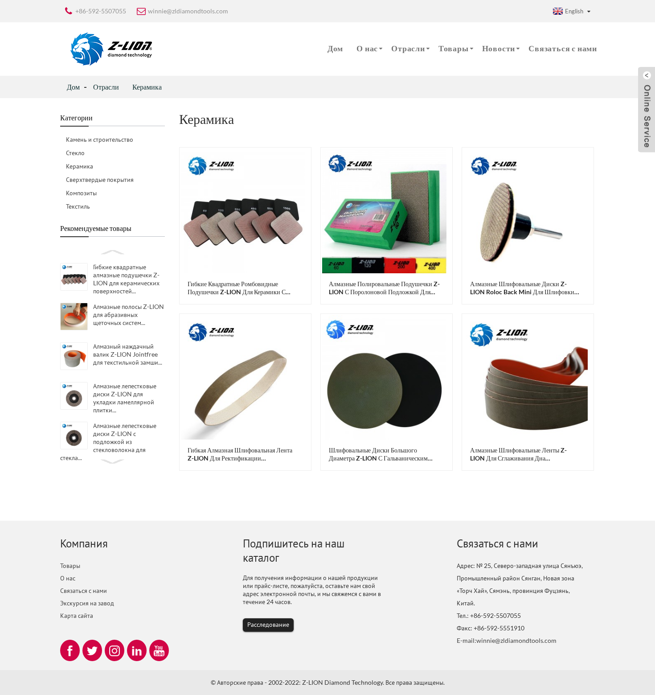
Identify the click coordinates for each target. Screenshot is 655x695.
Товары (453, 48)
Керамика (147, 86)
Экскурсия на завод (87, 603)
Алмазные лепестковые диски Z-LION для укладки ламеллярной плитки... (124, 398)
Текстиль (78, 206)
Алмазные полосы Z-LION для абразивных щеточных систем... (128, 314)
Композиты (81, 193)
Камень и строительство (99, 139)
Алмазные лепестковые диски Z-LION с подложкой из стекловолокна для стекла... (108, 441)
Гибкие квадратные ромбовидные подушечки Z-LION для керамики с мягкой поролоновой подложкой (237, 288)
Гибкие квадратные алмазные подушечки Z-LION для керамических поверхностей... (126, 279)
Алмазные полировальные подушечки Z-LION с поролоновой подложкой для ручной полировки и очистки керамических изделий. (384, 288)
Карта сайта (76, 615)
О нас (367, 48)
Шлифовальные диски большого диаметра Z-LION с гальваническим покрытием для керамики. (378, 454)
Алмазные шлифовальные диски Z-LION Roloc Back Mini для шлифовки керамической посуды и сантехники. (522, 288)
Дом (335, 48)
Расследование (268, 624)
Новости (499, 48)
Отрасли (408, 48)
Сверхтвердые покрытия (100, 179)
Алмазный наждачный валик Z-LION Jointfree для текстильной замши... (127, 354)
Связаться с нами (562, 48)
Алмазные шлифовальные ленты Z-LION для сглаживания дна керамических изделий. (518, 454)
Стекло (75, 152)
